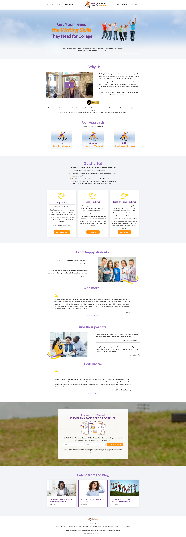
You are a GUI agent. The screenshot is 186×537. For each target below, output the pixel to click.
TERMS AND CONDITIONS (85, 526)
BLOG (119, 5)
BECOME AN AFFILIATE (61, 526)
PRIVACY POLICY (73, 526)
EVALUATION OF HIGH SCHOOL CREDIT (103, 526)
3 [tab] (92, 315)
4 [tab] (94, 315)
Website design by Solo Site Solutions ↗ (93, 533)
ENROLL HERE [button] (93, 232)
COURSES (58, 5)
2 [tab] (89, 315)
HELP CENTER (118, 526)
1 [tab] (87, 315)
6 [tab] (99, 315)
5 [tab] (96, 315)
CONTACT (125, 5)
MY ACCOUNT (126, 526)
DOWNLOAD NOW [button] (115, 444)
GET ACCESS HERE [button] (61, 232)
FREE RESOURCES (68, 5)
